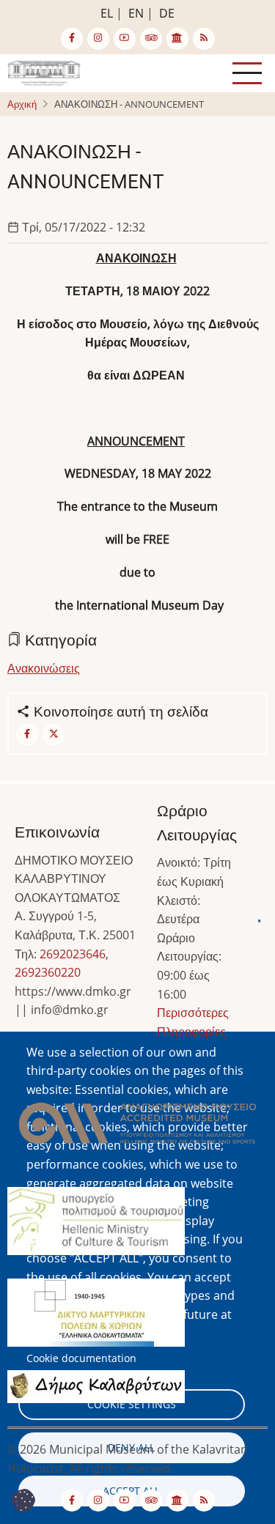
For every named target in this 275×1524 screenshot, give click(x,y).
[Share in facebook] (27, 735)
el (106, 13)
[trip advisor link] (151, 39)
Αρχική (22, 104)
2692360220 (48, 972)
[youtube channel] (125, 39)
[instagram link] (98, 39)
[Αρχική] (44, 72)
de (167, 13)
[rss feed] (204, 39)
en (136, 13)
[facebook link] (72, 39)
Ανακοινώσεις (43, 668)
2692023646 (73, 954)
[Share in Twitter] (54, 735)
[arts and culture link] (177, 39)
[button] (137, 1128)
